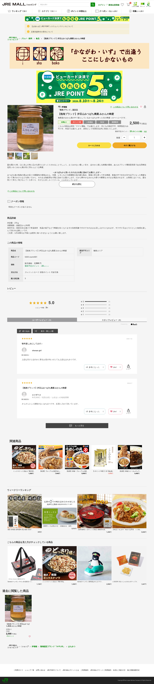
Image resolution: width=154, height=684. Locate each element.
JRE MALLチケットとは (70, 670)
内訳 (145, 131)
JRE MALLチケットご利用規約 (100, 670)
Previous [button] (18, 128)
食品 (38, 38)
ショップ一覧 (29, 670)
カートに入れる (94, 145)
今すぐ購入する (129, 145)
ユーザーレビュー (42, 320)
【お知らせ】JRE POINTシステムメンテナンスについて (52, 26)
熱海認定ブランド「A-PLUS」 (52, 646)
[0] (128, 4)
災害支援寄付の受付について (42, 32)
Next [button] (43, 128)
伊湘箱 (34, 646)
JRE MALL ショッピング (12, 38)
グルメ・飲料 (27, 38)
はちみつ (71, 646)
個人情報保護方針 (133, 670)
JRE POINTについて (54, 670)
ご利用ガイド (18, 670)
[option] (30, 128)
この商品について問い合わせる (125, 107)
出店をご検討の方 (119, 670)
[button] (140, 461)
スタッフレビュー (112, 320)
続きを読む (77, 184)
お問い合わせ (40, 670)
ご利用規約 (84, 670)
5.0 (51, 302)
